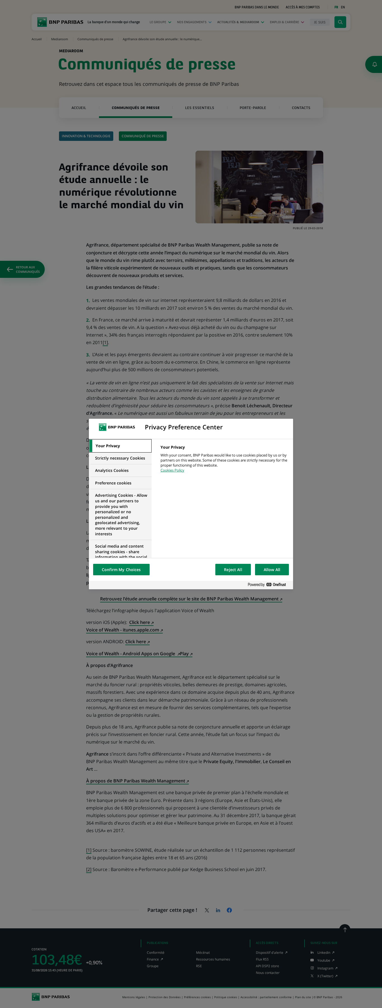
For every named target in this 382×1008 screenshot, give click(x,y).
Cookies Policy (172, 470)
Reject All (233, 569)
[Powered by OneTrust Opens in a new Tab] (269, 584)
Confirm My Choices (121, 569)
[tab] (120, 446)
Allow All (272, 569)
